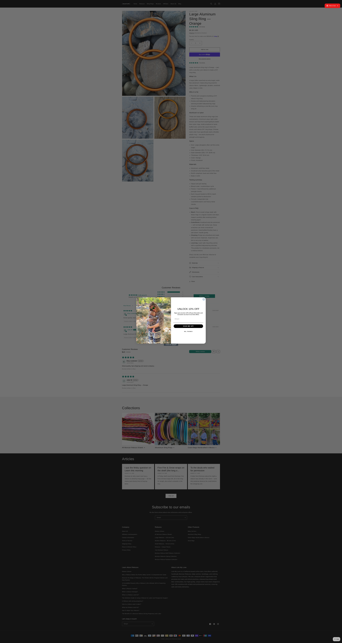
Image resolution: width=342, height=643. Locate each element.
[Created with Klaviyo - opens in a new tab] (171, 345)
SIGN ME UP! (188, 326)
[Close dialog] (204, 299)
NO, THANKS (188, 331)
